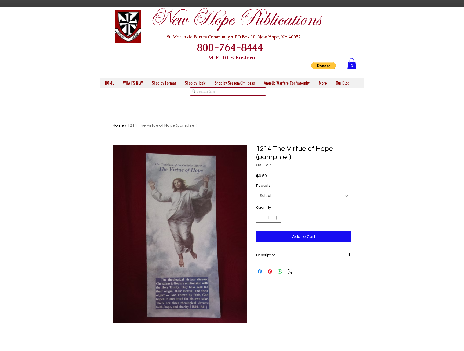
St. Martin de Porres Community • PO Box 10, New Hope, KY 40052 (234, 37)
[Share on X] (290, 271)
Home (118, 125)
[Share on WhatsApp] (280, 271)
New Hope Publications (235, 19)
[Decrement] (260, 217)
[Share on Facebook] (259, 271)
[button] (323, 65)
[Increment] (276, 217)
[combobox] (303, 196)
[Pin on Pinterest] (270, 271)
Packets (264, 186)
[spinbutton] (268, 217)
